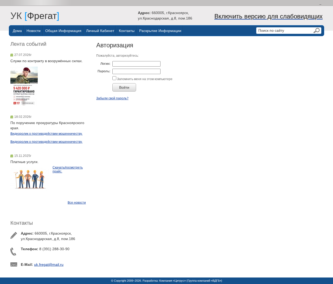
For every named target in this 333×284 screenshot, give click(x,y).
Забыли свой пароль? (112, 98)
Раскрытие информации (160, 31)
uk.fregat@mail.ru (48, 264)
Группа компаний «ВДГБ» (204, 280)
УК (18, 15)
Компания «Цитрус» (172, 280)
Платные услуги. (24, 162)
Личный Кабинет (100, 31)
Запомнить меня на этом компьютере (144, 79)
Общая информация (63, 31)
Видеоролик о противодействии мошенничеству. (46, 133)
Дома (17, 31)
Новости (34, 31)
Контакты (127, 31)
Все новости (77, 202)
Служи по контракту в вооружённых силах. (46, 61)
